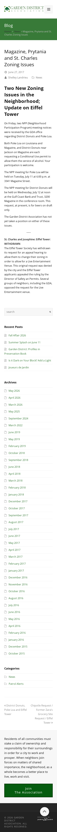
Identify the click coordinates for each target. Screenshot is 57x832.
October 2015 (17, 653)
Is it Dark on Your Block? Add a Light (30, 360)
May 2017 (14, 543)
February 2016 (17, 633)
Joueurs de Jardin (19, 367)
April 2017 (14, 550)
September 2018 (18, 460)
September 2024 (18, 418)
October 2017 (17, 508)
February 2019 (17, 446)
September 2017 (18, 515)
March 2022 (15, 425)
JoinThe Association (28, 790)
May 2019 (14, 439)
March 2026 (15, 404)
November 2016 (18, 584)
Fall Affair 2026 (17, 335)
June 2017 (14, 536)
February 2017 (17, 563)
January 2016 (16, 639)
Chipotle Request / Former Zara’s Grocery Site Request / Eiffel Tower (42, 714)
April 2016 (14, 626)
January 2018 (16, 494)
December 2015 (18, 646)
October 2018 (17, 453)
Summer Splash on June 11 (25, 342)
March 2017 (15, 556)
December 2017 (18, 501)
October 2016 (17, 591)
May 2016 (14, 619)
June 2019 (14, 432)
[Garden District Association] (24, 8)
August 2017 (16, 522)
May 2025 (14, 411)
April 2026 (14, 397)
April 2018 (14, 474)
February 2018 (17, 487)
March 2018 (15, 480)
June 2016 (14, 612)
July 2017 (14, 529)
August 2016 (16, 598)
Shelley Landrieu (18, 77)
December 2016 (18, 577)
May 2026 (14, 390)
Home (7, 31)
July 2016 (14, 605)
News (17, 31)
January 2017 (16, 570)
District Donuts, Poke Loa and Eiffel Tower (15, 710)
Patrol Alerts (16, 684)
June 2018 (14, 467)
